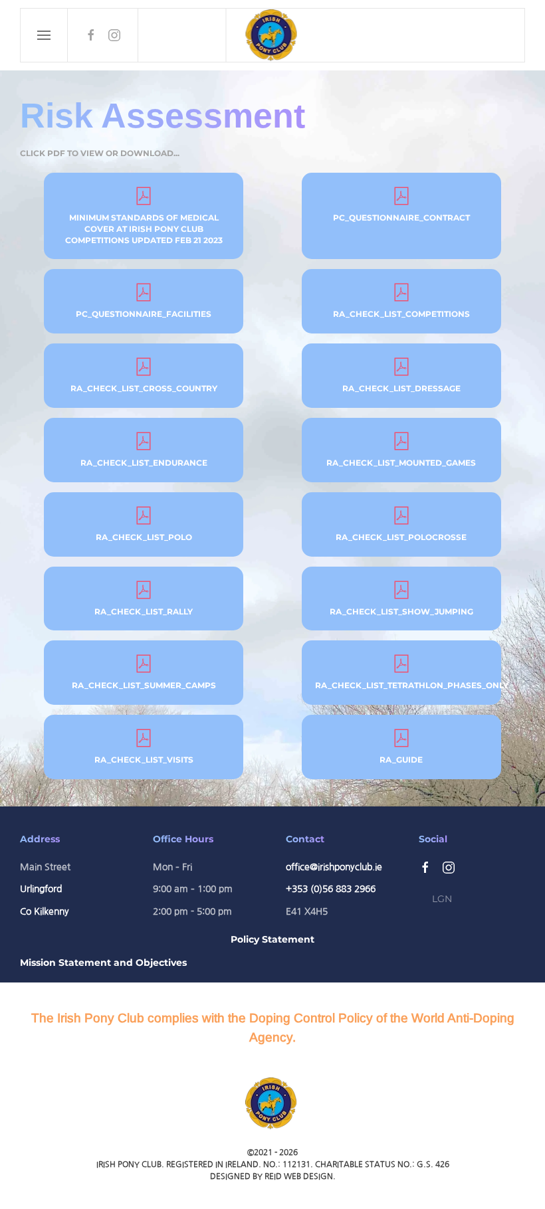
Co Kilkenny (44, 911)
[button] (44, 35)
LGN (442, 899)
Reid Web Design (299, 1176)
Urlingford (41, 888)
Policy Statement (272, 939)
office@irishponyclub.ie (334, 867)
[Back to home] (273, 35)
